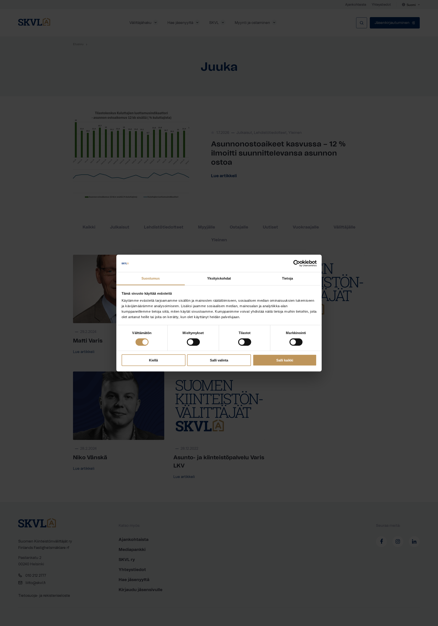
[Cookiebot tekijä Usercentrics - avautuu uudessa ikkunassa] (297, 263)
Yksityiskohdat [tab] (219, 278)
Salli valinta (219, 360)
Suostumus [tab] (150, 278)
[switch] (193, 341)
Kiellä (153, 360)
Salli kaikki (284, 360)
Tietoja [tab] (287, 278)
